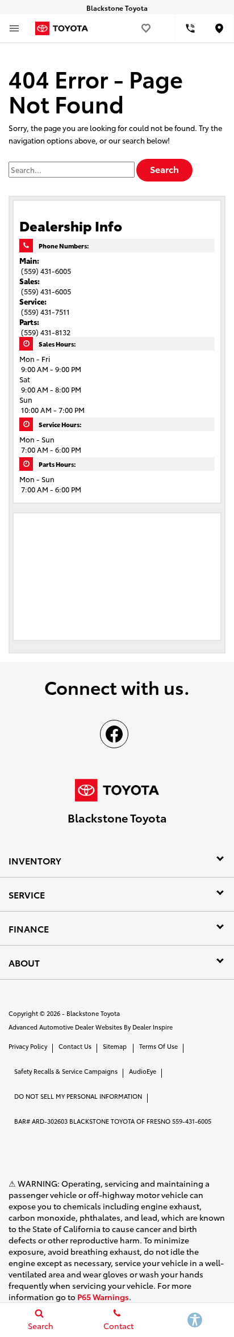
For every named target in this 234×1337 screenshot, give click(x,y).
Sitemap (115, 1046)
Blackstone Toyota (93, 1013)
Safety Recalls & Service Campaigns (66, 1070)
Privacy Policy (28, 1046)
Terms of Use (158, 1046)
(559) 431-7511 (45, 311)
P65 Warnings (103, 1296)
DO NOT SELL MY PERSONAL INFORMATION (78, 1095)
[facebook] (114, 734)
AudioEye (142, 1070)
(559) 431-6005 (46, 270)
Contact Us (74, 1046)
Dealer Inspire (152, 1026)
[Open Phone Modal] (190, 28)
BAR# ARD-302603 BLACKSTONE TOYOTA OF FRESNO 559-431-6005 (112, 1120)
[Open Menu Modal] (14, 28)
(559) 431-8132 (45, 332)
